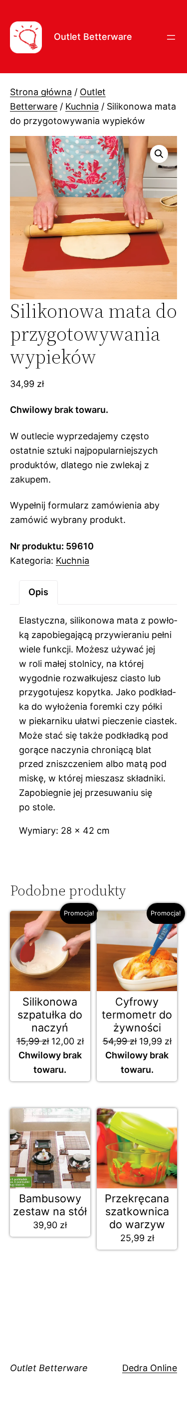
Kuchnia (82, 106)
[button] (159, 154)
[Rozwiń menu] (171, 37)
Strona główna (41, 92)
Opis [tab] (38, 592)
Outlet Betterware (93, 36)
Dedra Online (149, 1368)
